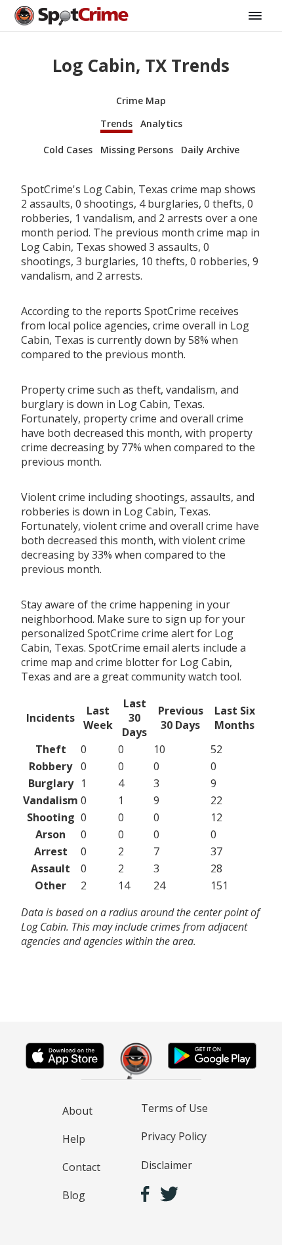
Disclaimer (166, 1165)
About (77, 1111)
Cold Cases (67, 149)
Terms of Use (174, 1108)
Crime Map (141, 100)
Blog (73, 1195)
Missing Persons (136, 149)
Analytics (161, 123)
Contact (81, 1167)
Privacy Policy (174, 1136)
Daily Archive (210, 149)
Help (73, 1139)
